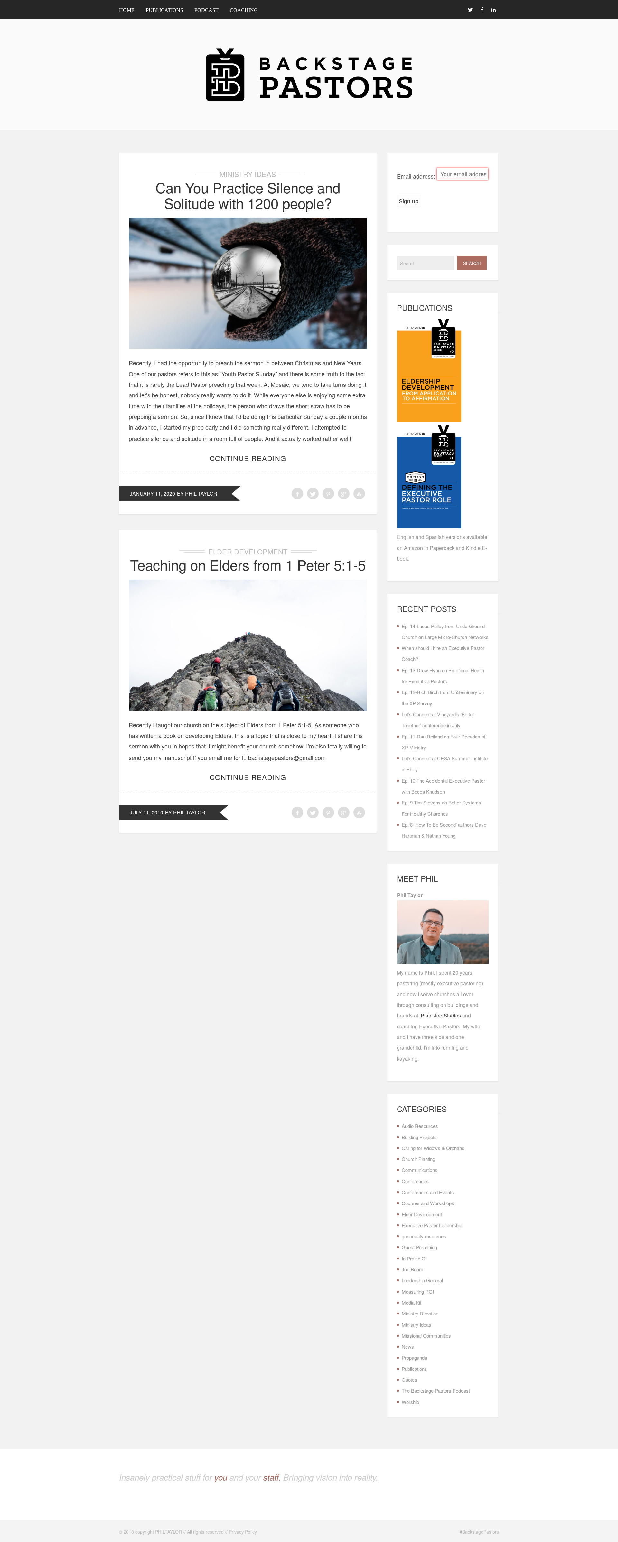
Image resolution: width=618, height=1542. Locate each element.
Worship (410, 1401)
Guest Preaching (419, 1247)
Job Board (412, 1269)
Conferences (415, 1181)
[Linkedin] (493, 9)
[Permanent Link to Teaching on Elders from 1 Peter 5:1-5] (248, 708)
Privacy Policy (243, 1531)
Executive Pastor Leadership (432, 1225)
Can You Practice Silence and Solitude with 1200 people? (247, 195)
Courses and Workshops (428, 1203)
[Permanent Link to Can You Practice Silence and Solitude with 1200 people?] (248, 346)
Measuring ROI (418, 1291)
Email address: (417, 176)
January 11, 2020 (152, 493)
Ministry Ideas (248, 174)
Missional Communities (426, 1335)
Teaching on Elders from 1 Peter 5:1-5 (248, 564)
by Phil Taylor (197, 493)
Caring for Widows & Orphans (433, 1148)
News (408, 1346)
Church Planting (418, 1159)
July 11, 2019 (146, 812)
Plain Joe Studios (441, 1015)
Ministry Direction (420, 1313)
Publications (164, 10)
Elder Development (247, 551)
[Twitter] (470, 9)
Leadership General (422, 1280)
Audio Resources (420, 1125)
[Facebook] (481, 9)
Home (127, 10)
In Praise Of (414, 1258)
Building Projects (419, 1137)
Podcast (206, 10)
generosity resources (424, 1236)
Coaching (244, 10)
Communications (419, 1169)
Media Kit (411, 1302)
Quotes (409, 1379)
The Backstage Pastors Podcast (436, 1390)
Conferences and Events (428, 1192)
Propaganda (414, 1357)
